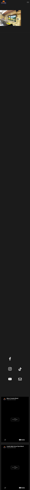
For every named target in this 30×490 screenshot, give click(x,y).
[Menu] (27, 2)
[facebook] (10, 359)
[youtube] (10, 380)
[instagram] (10, 369)
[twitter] (20, 359)
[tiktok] (20, 369)
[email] (20, 379)
